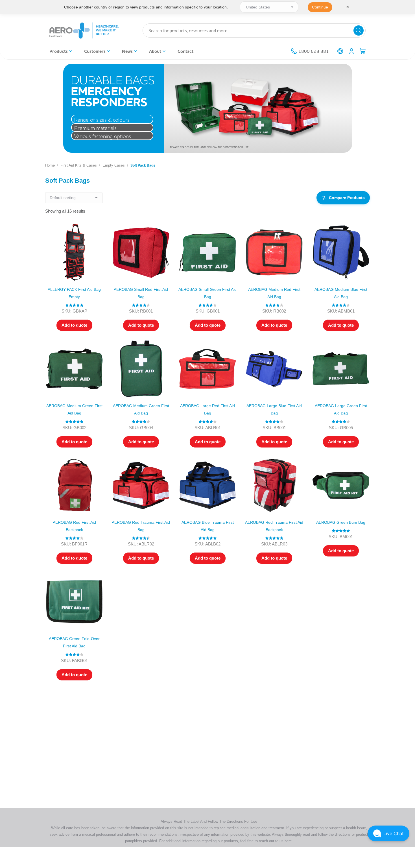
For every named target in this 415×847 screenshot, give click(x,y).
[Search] (358, 30)
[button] (388, 833)
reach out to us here (275, 841)
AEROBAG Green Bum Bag (340, 522)
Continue (320, 7)
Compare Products (347, 197)
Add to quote (74, 325)
